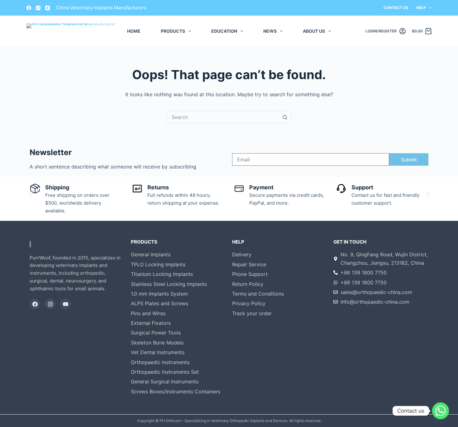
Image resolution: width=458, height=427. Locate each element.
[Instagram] (38, 8)
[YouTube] (47, 8)
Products (173, 31)
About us (314, 31)
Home (134, 31)
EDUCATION (224, 31)
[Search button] (285, 117)
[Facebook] (28, 8)
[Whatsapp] (440, 410)
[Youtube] (65, 304)
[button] (30, 194)
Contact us (396, 7)
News (270, 31)
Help (421, 7)
